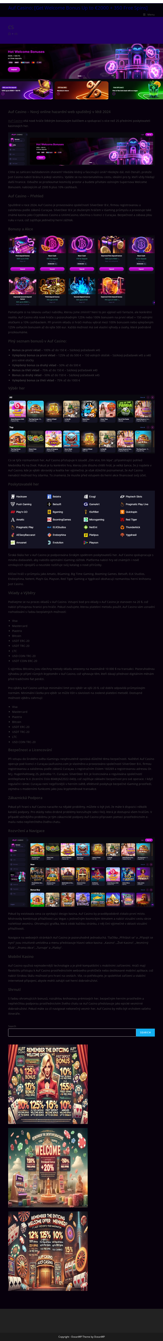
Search (12, 1026)
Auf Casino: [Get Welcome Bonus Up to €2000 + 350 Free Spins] (78, 7)
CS (16, 34)
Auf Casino (15, 121)
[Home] (9, 34)
